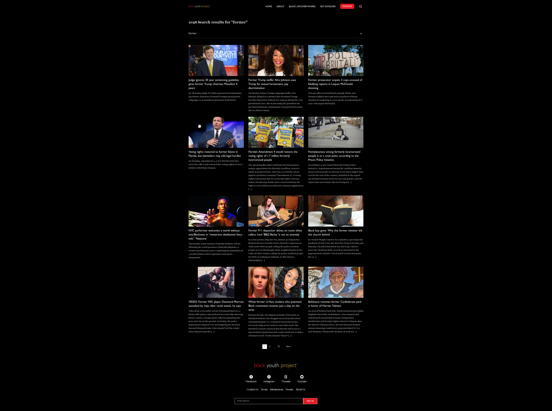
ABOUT (280, 7)
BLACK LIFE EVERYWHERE (302, 7)
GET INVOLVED (328, 7)
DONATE (347, 6)
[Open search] (360, 6)
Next (288, 347)
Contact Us (252, 389)
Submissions (276, 389)
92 (279, 347)
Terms (264, 389)
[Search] (360, 33)
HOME (268, 7)
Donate (289, 389)
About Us (300, 389)
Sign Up (310, 401)
